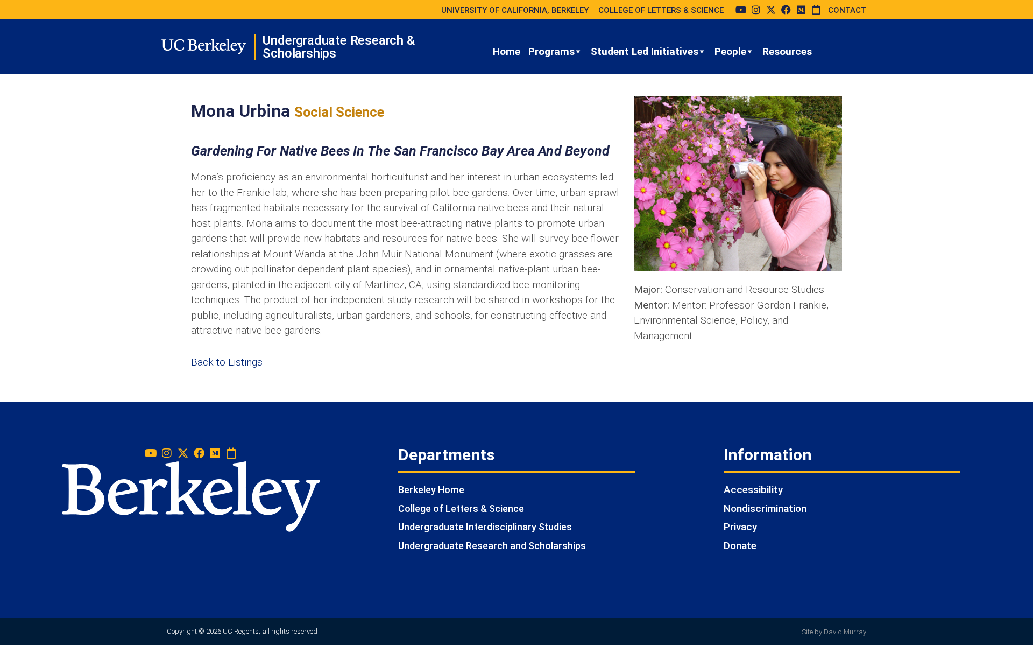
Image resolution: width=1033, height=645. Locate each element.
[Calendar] (816, 9)
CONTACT (847, 10)
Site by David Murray (834, 632)
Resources (787, 51)
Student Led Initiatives (644, 51)
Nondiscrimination (765, 508)
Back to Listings (227, 362)
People (730, 51)
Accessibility (753, 489)
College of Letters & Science (461, 508)
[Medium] (801, 9)
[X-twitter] (771, 9)
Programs (551, 51)
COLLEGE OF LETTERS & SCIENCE (661, 10)
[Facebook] (786, 9)
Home (506, 51)
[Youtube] (740, 9)
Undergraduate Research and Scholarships (492, 545)
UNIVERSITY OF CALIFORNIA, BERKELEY (515, 10)
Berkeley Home (431, 489)
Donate (740, 545)
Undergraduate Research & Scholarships (338, 47)
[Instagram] (755, 9)
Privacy (740, 527)
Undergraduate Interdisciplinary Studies (485, 526)
